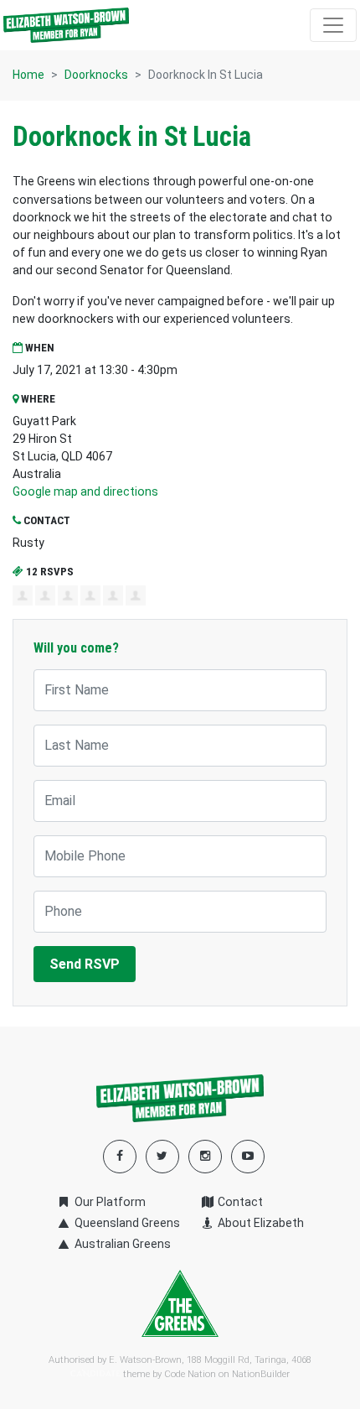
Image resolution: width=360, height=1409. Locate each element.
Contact (239, 1202)
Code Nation (190, 1374)
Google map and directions (85, 491)
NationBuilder (261, 1374)
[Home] (66, 25)
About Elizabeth (259, 1223)
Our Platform (108, 1202)
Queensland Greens (125, 1223)
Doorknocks (96, 74)
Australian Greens (121, 1243)
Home (28, 74)
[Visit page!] (248, 1155)
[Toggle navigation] (333, 25)
